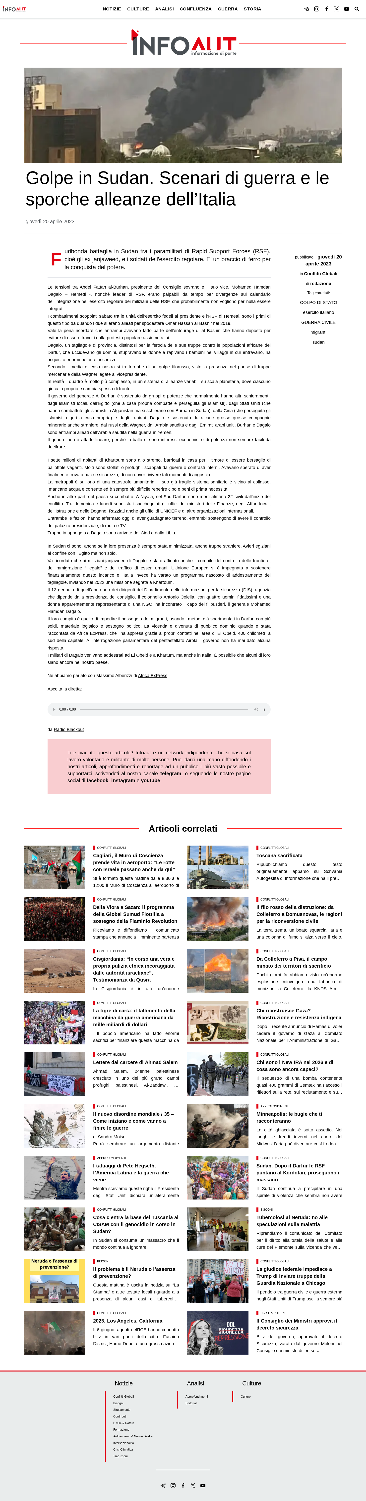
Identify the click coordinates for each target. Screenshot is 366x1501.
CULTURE (138, 8)
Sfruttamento (121, 1410)
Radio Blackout (69, 729)
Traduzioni (120, 1456)
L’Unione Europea (189, 567)
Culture (246, 1396)
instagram (123, 780)
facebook (97, 780)
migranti (318, 332)
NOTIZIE (112, 8)
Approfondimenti (274, 1106)
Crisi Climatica (123, 1449)
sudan (318, 342)
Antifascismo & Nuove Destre (133, 1436)
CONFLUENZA (196, 8)
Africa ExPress (152, 675)
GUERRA (228, 8)
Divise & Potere (273, 1313)
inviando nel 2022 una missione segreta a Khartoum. (121, 582)
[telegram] (307, 8)
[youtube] (347, 8)
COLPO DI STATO (318, 302)
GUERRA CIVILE (318, 322)
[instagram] (317, 8)
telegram (170, 773)
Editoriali (191, 1403)
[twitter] (337, 8)
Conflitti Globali (320, 273)
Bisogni (266, 1209)
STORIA (252, 8)
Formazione (121, 1429)
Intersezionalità (123, 1443)
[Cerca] (357, 9)
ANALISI (164, 8)
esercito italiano (318, 312)
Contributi (119, 1416)
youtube (150, 780)
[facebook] (327, 8)
